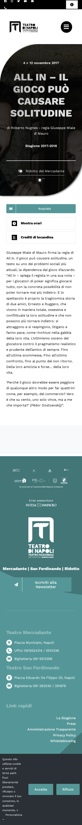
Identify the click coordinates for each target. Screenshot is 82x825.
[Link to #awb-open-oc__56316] (66, 27)
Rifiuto (68, 789)
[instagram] (12, 1)
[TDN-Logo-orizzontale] (23, 11)
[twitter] (18, 1)
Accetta (40, 789)
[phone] (5, 8)
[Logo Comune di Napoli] (34, 471)
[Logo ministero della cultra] (16, 471)
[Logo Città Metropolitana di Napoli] (66, 471)
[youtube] (25, 1)
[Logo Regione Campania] (50, 471)
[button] (41, 223)
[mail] (32, 1)
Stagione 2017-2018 (41, 146)
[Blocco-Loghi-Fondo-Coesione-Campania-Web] (41, 478)
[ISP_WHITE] (41, 505)
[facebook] (5, 1)
